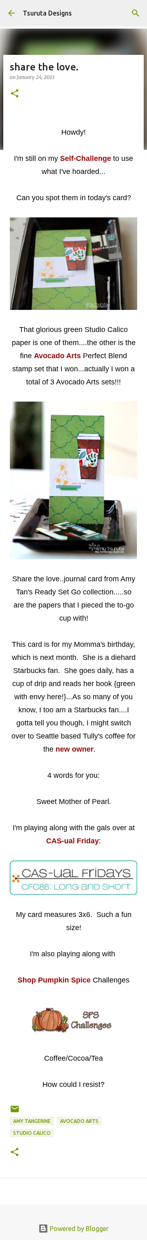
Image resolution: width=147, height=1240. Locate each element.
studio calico (32, 1133)
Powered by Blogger (78, 1228)
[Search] (135, 13)
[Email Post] (15, 1112)
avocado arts (79, 1121)
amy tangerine (32, 1121)
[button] (15, 93)
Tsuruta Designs (47, 13)
